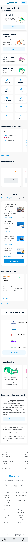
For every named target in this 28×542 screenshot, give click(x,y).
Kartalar (7, 517)
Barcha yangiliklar (14, 261)
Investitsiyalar (7, 522)
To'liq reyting (14, 352)
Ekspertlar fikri (21, 500)
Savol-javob (21, 498)
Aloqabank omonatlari (7, 461)
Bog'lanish (7, 500)
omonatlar (13, 400)
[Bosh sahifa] (12, 3)
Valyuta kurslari (21, 512)
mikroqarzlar (6, 401)
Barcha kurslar (5, 155)
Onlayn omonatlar (6, 456)
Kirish (23, 2)
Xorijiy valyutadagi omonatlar (9, 452)
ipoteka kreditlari (15, 401)
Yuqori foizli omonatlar (7, 454)
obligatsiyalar (18, 407)
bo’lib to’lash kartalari (14, 405)
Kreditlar (7, 515)
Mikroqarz (25, 164)
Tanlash (14, 26)
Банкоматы (6, 280)
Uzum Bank (21, 341)
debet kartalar (12, 403)
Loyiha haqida (7, 495)
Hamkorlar (7, 502)
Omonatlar (4, 164)
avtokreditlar (20, 400)
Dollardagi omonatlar (15, 164)
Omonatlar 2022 (6, 468)
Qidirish (7, 498)
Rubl (5, 140)
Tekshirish (14, 49)
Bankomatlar (6, 298)
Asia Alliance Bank (23, 322)
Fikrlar (20, 517)
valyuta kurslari (7, 409)
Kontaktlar (21, 520)
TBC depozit (5, 463)
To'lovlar (7, 520)
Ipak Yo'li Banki (22, 347)
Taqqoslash (21, 515)
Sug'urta (7, 524)
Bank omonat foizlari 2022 (8, 466)
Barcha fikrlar (5, 304)
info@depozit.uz (21, 522)
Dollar (5, 135)
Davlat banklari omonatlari (8, 459)
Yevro (5, 145)
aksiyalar (11, 407)
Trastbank (20, 328)
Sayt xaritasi (7, 505)
